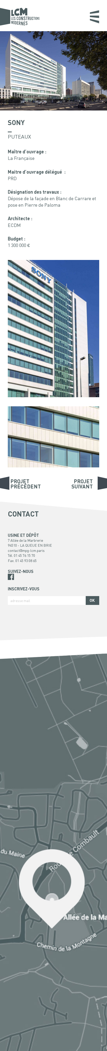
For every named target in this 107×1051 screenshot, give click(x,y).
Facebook (11, 577)
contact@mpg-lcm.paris (26, 550)
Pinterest (11, 583)
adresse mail (20, 600)
